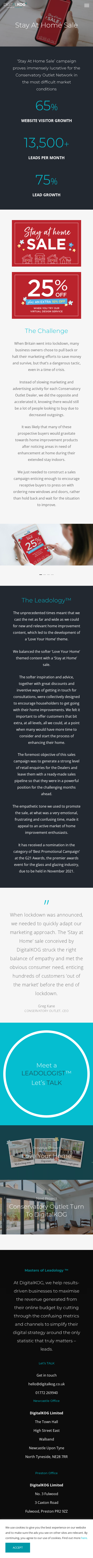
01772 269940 (46, 1392)
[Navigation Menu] (86, 5)
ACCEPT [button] (18, 1547)
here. (84, 1538)
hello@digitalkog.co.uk (46, 1384)
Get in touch (47, 1375)
